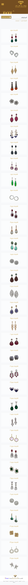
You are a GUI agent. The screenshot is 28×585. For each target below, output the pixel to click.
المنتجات (17, 20)
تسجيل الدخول (9, 11)
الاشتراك (16, 581)
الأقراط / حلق (24, 20)
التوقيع (20, 581)
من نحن (23, 581)
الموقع (7, 581)
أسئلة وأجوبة (12, 581)
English (4, 11)
